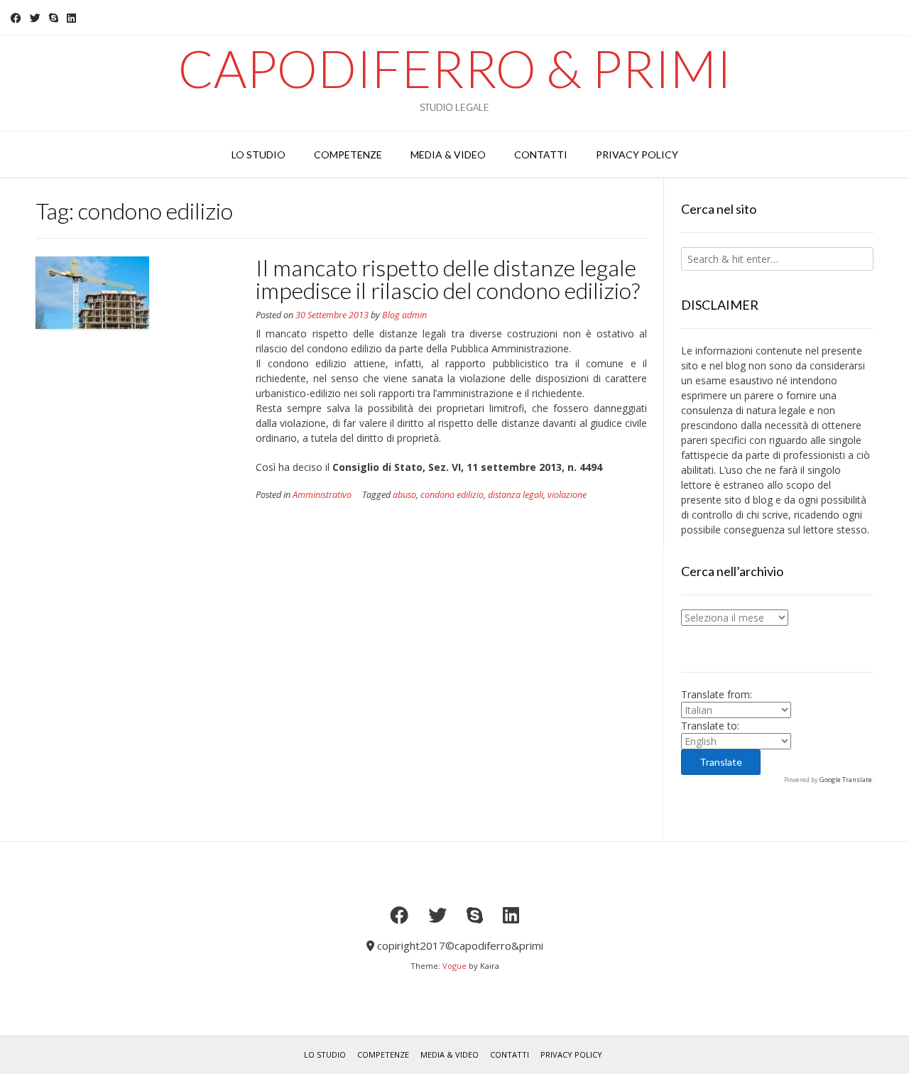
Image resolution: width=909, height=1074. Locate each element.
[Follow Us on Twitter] (35, 18)
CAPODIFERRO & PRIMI (454, 68)
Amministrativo (322, 495)
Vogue (454, 965)
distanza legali (515, 495)
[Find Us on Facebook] (16, 18)
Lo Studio (325, 1054)
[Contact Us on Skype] (53, 18)
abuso (404, 495)
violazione (567, 495)
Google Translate (846, 779)
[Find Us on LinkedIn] (71, 18)
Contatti (509, 1054)
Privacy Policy (571, 1054)
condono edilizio (452, 495)
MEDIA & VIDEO (449, 1054)
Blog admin (404, 315)
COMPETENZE (383, 1054)
